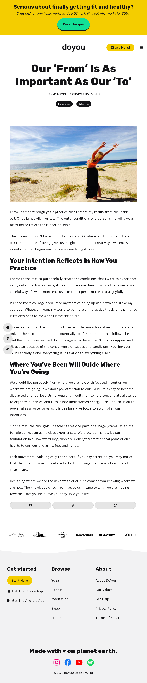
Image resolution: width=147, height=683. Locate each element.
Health (56, 618)
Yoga (55, 580)
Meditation (59, 599)
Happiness (64, 104)
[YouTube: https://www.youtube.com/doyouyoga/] (79, 662)
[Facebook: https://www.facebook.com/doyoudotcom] (68, 662)
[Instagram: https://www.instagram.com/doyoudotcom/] (57, 662)
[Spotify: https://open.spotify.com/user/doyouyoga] (90, 662)
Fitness (57, 590)
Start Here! (120, 47)
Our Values (104, 590)
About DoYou (106, 580)
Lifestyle (84, 104)
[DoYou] (73, 47)
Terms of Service (109, 618)
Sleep (55, 608)
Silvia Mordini (58, 94)
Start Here (20, 580)
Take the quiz (73, 24)
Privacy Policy (106, 608)
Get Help (102, 599)
